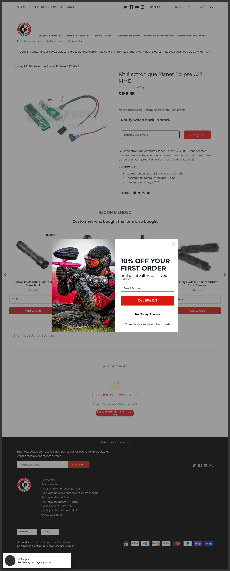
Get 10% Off (147, 300)
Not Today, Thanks (147, 314)
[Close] (173, 243)
